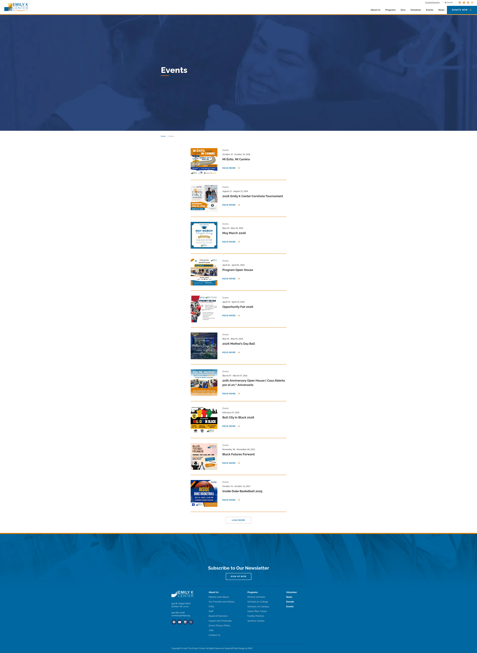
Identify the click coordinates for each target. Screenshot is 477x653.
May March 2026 (234, 233)
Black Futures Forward (238, 454)
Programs (390, 10)
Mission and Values (219, 597)
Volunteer (415, 10)
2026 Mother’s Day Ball (238, 343)
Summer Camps (255, 620)
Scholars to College (257, 601)
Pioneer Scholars (256, 597)
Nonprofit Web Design (235, 648)
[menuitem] (432, 3)
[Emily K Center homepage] (16, 7)
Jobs (211, 630)
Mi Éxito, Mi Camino (236, 159)
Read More (229, 168)
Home (163, 136)
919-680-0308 (178, 612)
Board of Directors (218, 616)
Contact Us (214, 635)
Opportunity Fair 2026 (237, 307)
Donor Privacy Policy (219, 625)
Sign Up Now (238, 576)
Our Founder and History (222, 601)
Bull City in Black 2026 (238, 417)
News (441, 10)
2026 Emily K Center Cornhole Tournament (252, 196)
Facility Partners (255, 616)
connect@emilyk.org (180, 615)
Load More (238, 520)
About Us (375, 10)
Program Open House (237, 270)
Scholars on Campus (258, 606)
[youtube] (464, 2)
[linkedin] (468, 2)
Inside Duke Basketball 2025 (242, 491)
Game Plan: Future (257, 611)
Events (429, 10)
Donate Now (460, 10)
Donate (290, 601)
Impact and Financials (220, 620)
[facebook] (460, 2)
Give (403, 10)
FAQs (211, 606)
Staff (211, 611)
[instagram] (472, 2)
